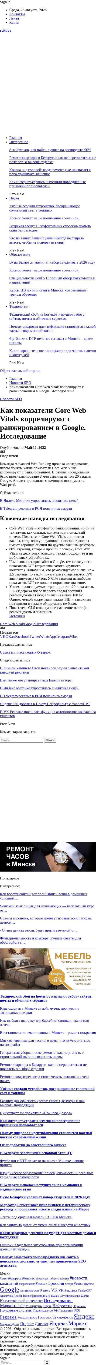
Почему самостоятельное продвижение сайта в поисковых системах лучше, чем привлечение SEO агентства (43, 1261)
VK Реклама (67, 1290)
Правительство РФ (45, 1310)
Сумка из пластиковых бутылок (25, 652)
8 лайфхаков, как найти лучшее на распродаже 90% (50, 150)
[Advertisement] (48, 84)
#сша (78, 1283)
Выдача (55, 1295)
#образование (27, 1284)
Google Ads (26, 1290)
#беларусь (14, 1278)
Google (29, 624)
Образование (19, 254)
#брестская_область (47, 1278)
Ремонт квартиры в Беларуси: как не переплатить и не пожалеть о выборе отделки (52, 160)
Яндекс (84, 1316)
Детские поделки (70, 1295)
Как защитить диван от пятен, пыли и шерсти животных (45, 1225)
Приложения (65, 1310)
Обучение (79, 1306)
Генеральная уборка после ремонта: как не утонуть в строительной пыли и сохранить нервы (42, 1055)
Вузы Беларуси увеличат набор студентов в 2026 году (52, 262)
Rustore (45, 1290)
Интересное (18, 142)
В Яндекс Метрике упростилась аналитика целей (39, 500)
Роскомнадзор (27, 1317)
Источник (17, 616)
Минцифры (33, 1306)
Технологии (18, 306)
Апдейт (18, 1295)
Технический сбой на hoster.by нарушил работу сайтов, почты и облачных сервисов (46, 316)
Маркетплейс (12, 1305)
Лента (14, 18)
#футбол (89, 1284)
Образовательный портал (20, 371)
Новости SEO (11, 399)
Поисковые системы (16, 1310)
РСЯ (77, 1310)
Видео (46, 1296)
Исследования (46, 624)
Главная (15, 138)
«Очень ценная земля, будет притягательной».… (38, 930)
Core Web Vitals (12, 624)
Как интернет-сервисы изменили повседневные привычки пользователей (47, 184)
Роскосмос (45, 1317)
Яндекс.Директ (34, 1323)
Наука (14, 198)
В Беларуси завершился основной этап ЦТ (36, 1153)
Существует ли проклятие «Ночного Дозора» (36, 1113)
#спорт (69, 1284)
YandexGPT (85, 1290)
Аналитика (6, 1295)
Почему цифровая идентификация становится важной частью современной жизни (52, 328)
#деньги (64, 1278)
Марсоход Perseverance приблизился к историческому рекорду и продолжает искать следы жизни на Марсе (45, 1207)
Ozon (36, 1290)
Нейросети (62, 1305)
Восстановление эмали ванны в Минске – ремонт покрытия (48, 1032)
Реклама (8, 1316)
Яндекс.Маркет (68, 1323)
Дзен (85, 1295)
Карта (14, 22)
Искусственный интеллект (21, 1301)
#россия (56, 1283)
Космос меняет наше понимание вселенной (44, 218)
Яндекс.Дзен (9, 1324)
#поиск (41, 1284)
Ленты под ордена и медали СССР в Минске (36, 1217)
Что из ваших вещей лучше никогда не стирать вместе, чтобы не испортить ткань (46, 240)
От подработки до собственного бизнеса (33, 1145)
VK (54, 1290)
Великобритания (32, 1295)
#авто (3, 1278)
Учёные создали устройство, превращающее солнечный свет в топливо (44, 208)
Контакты (17, 14)
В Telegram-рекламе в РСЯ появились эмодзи (36, 508)
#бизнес (28, 1278)
